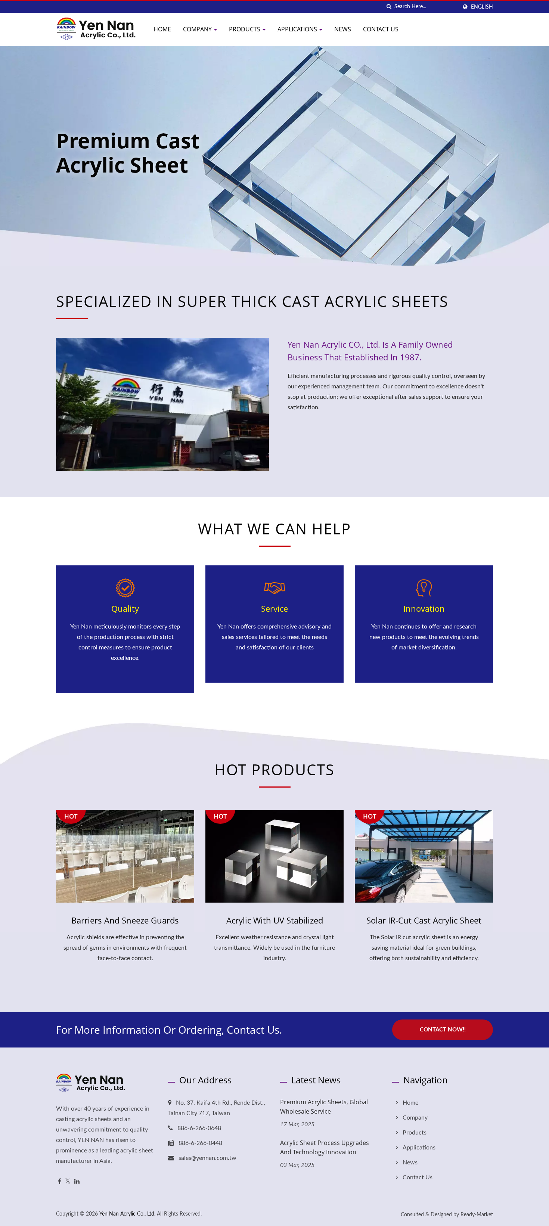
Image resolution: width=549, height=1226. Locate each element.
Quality (125, 608)
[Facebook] (59, 1181)
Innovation (424, 608)
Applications (298, 29)
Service (274, 608)
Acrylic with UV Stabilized (274, 920)
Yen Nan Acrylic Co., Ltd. (127, 1214)
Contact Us (380, 29)
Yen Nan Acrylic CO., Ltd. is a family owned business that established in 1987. (370, 351)
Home (162, 29)
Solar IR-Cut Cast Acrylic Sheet (423, 920)
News (342, 29)
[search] (388, 6)
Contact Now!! (443, 1030)
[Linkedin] (77, 1181)
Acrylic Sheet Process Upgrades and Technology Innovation (324, 1147)
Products (245, 29)
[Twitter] (68, 1181)
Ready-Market (476, 1214)
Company (198, 29)
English (482, 7)
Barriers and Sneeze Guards (125, 920)
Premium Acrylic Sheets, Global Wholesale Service (324, 1106)
